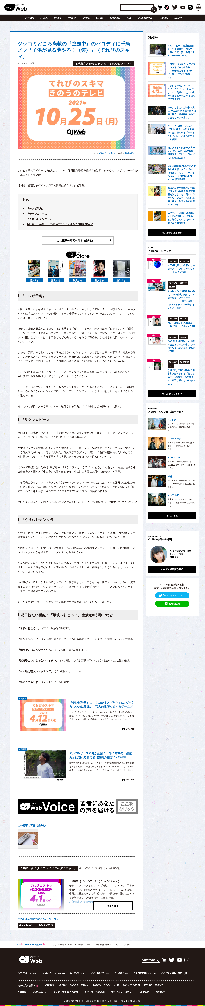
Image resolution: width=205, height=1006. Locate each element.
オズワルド (173, 495)
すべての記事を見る (172, 233)
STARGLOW (174, 457)
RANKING (115, 18)
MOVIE (58, 18)
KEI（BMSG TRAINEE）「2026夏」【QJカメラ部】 (182, 324)
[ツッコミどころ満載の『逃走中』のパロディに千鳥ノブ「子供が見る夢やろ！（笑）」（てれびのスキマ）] (28, 839)
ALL (129, 18)
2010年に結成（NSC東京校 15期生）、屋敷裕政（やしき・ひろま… (181, 445)
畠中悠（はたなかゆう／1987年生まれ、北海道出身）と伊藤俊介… (181, 502)
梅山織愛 (130, 153)
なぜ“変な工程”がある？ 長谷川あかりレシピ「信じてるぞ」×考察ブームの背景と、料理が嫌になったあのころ (181, 376)
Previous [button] (151, 554)
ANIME (86, 18)
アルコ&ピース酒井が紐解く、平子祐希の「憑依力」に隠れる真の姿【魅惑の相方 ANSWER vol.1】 (100, 755)
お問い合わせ (39, 992)
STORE (164, 18)
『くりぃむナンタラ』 (39, 219)
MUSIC (44, 18)
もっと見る (172, 515)
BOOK (107, 985)
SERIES (100, 18)
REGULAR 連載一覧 (33, 944)
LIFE (116, 985)
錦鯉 (170, 476)
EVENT (178, 18)
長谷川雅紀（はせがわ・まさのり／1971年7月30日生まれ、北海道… (181, 483)
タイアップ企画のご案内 (65, 992)
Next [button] (190, 554)
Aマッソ (172, 419)
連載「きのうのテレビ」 (110, 170)
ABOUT (22, 992)
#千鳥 (101, 868)
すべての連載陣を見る (172, 569)
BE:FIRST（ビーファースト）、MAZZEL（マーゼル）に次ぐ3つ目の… (182, 464)
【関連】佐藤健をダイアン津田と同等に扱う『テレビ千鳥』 (52, 185)
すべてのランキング (172, 393)
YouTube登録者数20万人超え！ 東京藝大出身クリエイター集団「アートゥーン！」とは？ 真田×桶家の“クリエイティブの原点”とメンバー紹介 (182, 299)
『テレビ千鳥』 (36, 208)
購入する (34, 280)
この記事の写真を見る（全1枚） (75, 240)
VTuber (72, 18)
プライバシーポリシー (122, 992)
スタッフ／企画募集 (94, 992)
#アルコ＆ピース (88, 868)
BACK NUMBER (146, 18)
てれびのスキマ (106, 153)
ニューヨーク (174, 438)
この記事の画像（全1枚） (32, 825)
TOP (19, 944)
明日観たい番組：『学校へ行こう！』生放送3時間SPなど (60, 224)
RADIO (97, 985)
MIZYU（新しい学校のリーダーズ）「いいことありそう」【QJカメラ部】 (181, 269)
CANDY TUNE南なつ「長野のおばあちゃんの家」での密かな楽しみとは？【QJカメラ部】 (182, 346)
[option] (173, 554)
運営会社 (144, 992)
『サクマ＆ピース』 (38, 213)
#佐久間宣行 (113, 868)
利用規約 (160, 992)
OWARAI (29, 18)
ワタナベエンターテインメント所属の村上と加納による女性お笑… (181, 426)
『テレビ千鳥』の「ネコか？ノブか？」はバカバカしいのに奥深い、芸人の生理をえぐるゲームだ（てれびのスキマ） (101, 705)
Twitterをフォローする (174, 595)
